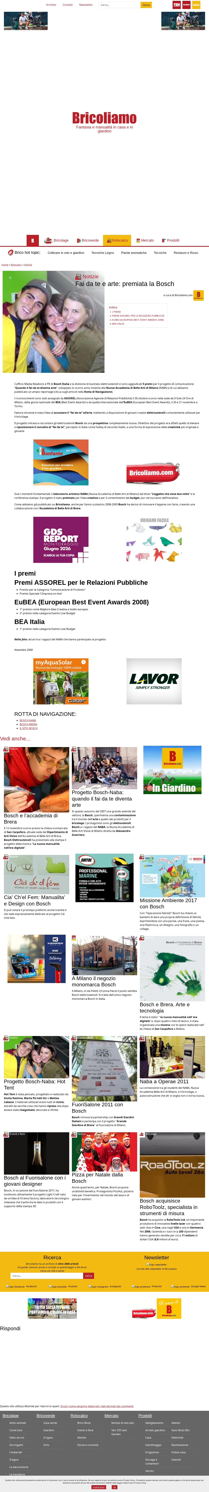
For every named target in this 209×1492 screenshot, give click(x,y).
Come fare (15, 1430)
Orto (46, 1445)
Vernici (149, 1471)
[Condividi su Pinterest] (6, 392)
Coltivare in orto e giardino (66, 252)
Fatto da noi (16, 1437)
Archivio (51, 5)
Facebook (31, 1286)
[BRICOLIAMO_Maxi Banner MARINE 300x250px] (104, 877)
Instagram (115, 1286)
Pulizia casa (178, 1452)
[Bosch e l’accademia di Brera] (36, 779)
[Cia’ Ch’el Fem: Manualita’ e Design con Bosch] (36, 874)
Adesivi (175, 1423)
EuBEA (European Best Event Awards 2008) (138, 319)
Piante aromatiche (134, 252)
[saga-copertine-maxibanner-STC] (60, 539)
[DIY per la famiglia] (186, 4)
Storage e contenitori (152, 1461)
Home (5, 264)
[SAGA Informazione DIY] (196, 4)
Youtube (72, 1286)
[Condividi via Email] (6, 414)
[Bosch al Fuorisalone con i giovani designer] (36, 1153)
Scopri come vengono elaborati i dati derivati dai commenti (96, 1406)
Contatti (68, 5)
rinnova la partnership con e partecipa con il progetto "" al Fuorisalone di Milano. (103, 1121)
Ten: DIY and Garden (119, 1432)
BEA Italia (118, 323)
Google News (198, 1286)
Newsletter (86, 5)
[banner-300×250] (154, 681)
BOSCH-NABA (28, 720)
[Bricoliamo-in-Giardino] (172, 769)
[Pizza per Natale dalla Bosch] (104, 1152)
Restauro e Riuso (186, 252)
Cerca (146, 5)
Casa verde (50, 1423)
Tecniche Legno (102, 252)
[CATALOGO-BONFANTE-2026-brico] (60, 462)
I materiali (15, 1452)
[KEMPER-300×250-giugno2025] (37, 958)
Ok (114, 1487)
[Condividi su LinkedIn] (6, 400)
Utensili (176, 1459)
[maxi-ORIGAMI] (154, 539)
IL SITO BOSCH (29, 728)
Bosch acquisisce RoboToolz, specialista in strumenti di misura (169, 1207)
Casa (148, 1437)
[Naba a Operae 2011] (172, 1057)
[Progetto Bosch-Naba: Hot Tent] (36, 1057)
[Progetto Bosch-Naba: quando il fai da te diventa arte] (104, 768)
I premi (116, 311)
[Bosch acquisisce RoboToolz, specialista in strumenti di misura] (172, 1165)
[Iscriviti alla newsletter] (157, 1264)
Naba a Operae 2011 (164, 1081)
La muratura (17, 1474)
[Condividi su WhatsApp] (6, 407)
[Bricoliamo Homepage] (33, 240)
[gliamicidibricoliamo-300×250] (154, 462)
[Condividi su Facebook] (6, 385)
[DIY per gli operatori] (177, 4)
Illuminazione (179, 1445)
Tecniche (160, 252)
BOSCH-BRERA (28, 724)
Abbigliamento (154, 1423)
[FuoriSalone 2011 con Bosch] (104, 1068)
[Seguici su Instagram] (22, 4)
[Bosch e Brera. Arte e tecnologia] (172, 968)
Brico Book (84, 1423)
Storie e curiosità (87, 1445)
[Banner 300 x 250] (60, 681)
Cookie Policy (98, 1487)
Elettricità (177, 1437)
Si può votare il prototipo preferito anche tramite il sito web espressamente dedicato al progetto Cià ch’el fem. (35, 914)
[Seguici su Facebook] (16, 4)
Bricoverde (46, 1415)
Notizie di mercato (122, 1423)
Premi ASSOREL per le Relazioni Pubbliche (138, 315)
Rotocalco (16, 264)
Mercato (111, 1415)
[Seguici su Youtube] (10, 4)
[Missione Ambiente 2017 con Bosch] (172, 876)
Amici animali (17, 1423)
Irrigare (48, 1437)
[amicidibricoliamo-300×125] (156, 1308)
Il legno (14, 1459)
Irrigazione (152, 1452)
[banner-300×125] (26, 20)
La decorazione (18, 1467)
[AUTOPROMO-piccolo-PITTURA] (52, 1308)
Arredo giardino (155, 1430)
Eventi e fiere (85, 1430)
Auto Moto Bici (180, 1430)
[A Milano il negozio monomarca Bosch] (104, 955)
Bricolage (11, 1415)
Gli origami (16, 1445)
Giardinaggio (153, 1445)
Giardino (48, 1430)
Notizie (28, 264)
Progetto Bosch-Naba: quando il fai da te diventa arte (102, 798)
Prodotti (145, 1415)
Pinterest (156, 1286)
